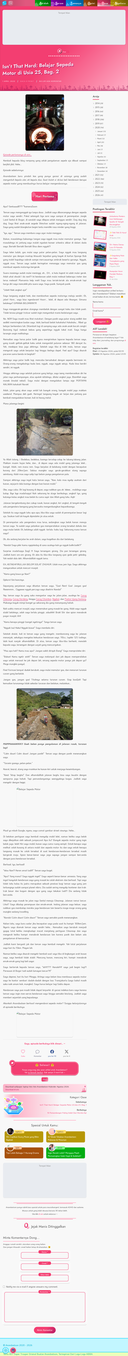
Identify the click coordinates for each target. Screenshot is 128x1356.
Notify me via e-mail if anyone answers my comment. (32, 1286)
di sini (40, 1214)
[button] (10, 3)
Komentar (45, 1292)
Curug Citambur (43, 598)
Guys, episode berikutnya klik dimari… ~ (44, 1043)
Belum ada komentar (50, 81)
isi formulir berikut (35, 1072)
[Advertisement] (64, 27)
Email (45, 1263)
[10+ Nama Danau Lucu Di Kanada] (100, 250)
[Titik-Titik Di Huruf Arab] (100, 238)
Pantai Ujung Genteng (75, 598)
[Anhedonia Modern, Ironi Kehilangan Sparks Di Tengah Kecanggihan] (100, 225)
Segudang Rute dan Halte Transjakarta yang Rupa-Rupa (117, 259)
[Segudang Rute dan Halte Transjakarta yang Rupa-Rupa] (100, 266)
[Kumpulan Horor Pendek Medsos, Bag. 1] (100, 278)
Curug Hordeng (20, 598)
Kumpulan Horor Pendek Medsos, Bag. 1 (116, 274)
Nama (45, 1252)
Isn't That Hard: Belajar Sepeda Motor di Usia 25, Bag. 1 (63, 1105)
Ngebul (55, 598)
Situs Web (45, 1274)
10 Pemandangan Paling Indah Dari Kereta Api (66, 1113)
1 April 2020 (8, 81)
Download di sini (12, 1089)
